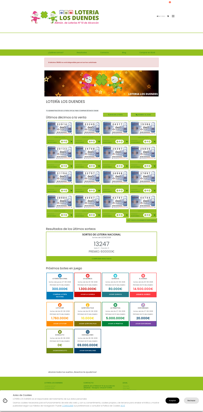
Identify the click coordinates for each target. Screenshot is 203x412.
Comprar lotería (49, 388)
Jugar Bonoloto (60, 350)
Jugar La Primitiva (115, 324)
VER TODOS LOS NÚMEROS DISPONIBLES (141, 220)
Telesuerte (126, 386)
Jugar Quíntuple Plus (87, 324)
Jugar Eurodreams (143, 324)
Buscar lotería (116, 115)
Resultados (48, 390)
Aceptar (172, 400)
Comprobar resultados (101, 259)
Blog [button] (124, 52)
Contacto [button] (104, 52)
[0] (169, 16)
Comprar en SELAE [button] (147, 52)
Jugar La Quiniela (87, 294)
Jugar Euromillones (87, 350)
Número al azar (144, 115)
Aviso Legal (126, 388)
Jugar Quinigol (115, 294)
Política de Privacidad (129, 390)
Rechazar (191, 400)
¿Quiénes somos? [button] (55, 52)
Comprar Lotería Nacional (60, 295)
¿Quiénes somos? (50, 386)
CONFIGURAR (67, 405)
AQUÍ (123, 405)
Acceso (161, 16)
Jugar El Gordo (143, 294)
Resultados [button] (82, 52)
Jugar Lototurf (60, 324)
